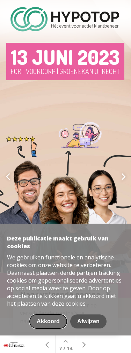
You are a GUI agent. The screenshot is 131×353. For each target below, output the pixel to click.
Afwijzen (88, 321)
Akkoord (48, 321)
